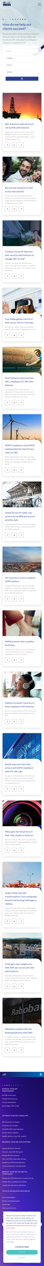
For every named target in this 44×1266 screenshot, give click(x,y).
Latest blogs (6, 1204)
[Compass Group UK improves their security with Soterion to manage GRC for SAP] (22, 241)
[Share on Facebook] (21, 145)
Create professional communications (14, 1166)
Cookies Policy (28, 1225)
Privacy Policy (10, 1228)
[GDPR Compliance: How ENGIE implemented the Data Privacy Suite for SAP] (22, 435)
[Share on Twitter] (7, 145)
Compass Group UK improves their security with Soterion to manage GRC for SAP (19, 255)
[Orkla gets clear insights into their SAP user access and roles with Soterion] (22, 954)
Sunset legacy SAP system (10, 1106)
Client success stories (9, 1208)
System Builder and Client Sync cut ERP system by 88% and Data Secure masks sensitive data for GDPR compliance (20, 526)
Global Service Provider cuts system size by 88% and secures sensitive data (20, 516)
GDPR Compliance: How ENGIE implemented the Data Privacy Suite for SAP (20, 449)
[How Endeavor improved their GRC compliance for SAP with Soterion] (22, 368)
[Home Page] (7, 4)
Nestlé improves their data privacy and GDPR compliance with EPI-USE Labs (19, 768)
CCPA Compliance (37, 1263)
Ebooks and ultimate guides (11, 1201)
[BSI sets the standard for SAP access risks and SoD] (22, 178)
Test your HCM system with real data (14, 1159)
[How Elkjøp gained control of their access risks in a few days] (22, 309)
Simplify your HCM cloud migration (13, 1162)
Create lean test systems (10, 1125)
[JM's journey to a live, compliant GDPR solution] (22, 568)
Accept (22, 1252)
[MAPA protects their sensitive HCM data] (22, 631)
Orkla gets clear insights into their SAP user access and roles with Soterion (19, 967)
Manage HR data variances (10, 1155)
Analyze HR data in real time (11, 1148)
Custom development (9, 1102)
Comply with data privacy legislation (14, 1185)
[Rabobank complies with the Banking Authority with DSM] (22, 1019)
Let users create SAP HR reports (12, 1152)
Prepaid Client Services (9, 1099)
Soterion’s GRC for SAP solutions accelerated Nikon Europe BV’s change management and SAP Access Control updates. (21, 842)
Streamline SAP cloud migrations (12, 1129)
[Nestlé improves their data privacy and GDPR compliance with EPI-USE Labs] (22, 754)
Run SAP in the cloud (9, 1095)
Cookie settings (22, 1247)
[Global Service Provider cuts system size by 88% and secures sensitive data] (22, 503)
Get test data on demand (10, 1132)
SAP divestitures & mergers (11, 1122)
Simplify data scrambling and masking (14, 1182)
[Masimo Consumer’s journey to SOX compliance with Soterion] (22, 693)
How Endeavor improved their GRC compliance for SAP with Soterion (19, 381)
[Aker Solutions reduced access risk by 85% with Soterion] (22, 114)
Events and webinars (8, 1197)
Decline (22, 1257)
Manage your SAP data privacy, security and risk (18, 1178)
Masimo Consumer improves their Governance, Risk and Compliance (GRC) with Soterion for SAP (21, 713)
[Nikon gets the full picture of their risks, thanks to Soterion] (22, 822)
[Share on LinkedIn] (14, 145)
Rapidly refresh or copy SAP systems (14, 1136)
